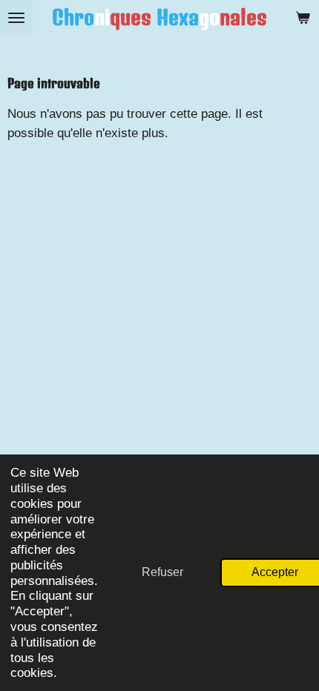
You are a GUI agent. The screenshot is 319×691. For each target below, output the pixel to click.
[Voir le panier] (302, 17)
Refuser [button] (162, 572)
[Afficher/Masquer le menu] (16, 17)
